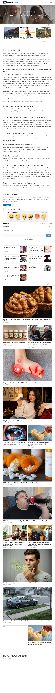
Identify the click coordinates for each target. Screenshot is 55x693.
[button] (51, 2)
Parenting (23, 11)
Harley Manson (22, 18)
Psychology (31, 11)
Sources (8, 205)
